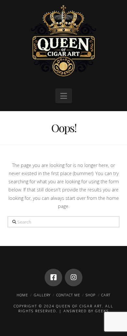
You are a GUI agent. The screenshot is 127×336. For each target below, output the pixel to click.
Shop (90, 294)
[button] (63, 95)
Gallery (42, 294)
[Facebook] (53, 277)
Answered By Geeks (86, 310)
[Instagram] (73, 277)
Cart (105, 294)
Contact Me (68, 294)
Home (22, 294)
